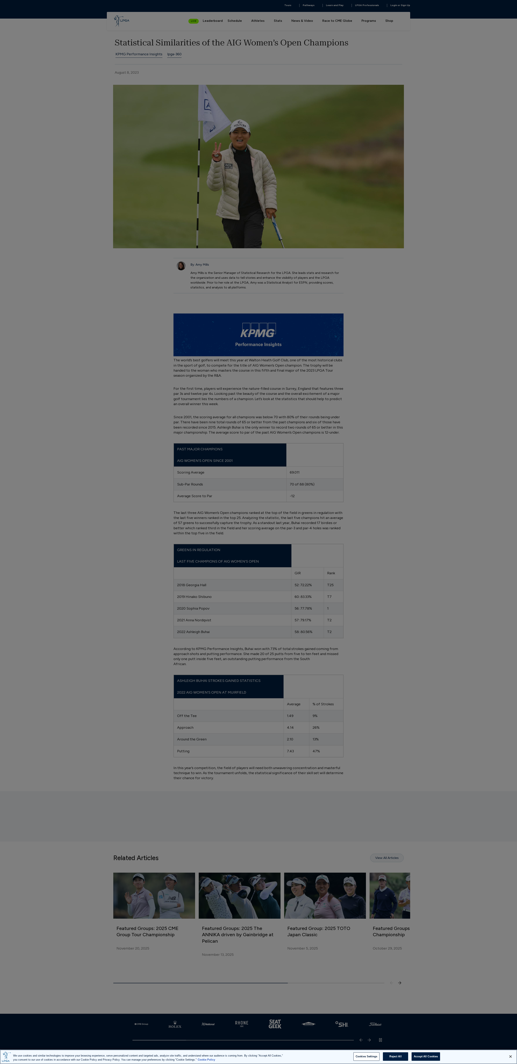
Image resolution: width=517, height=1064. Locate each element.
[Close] (510, 1056)
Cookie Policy (206, 1059)
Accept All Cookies (426, 1056)
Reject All (395, 1056)
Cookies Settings (366, 1056)
